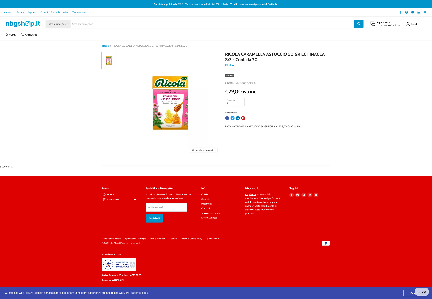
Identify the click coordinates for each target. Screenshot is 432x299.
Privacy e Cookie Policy (191, 238)
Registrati (154, 218)
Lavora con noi (212, 238)
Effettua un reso (79, 12)
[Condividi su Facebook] (227, 118)
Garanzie (20, 12)
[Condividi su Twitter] (233, 118)
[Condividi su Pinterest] (243, 118)
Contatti (44, 12)
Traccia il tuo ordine (59, 12)
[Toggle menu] (135, 199)
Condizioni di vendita (111, 238)
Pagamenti (32, 12)
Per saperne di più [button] (137, 292)
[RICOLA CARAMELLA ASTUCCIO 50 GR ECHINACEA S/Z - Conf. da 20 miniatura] (108, 60)
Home (105, 45)
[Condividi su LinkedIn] (238, 118)
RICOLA (229, 65)
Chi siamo (8, 12)
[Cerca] (358, 24)
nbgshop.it (250, 194)
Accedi (414, 23)
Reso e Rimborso (157, 238)
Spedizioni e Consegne (135, 238)
